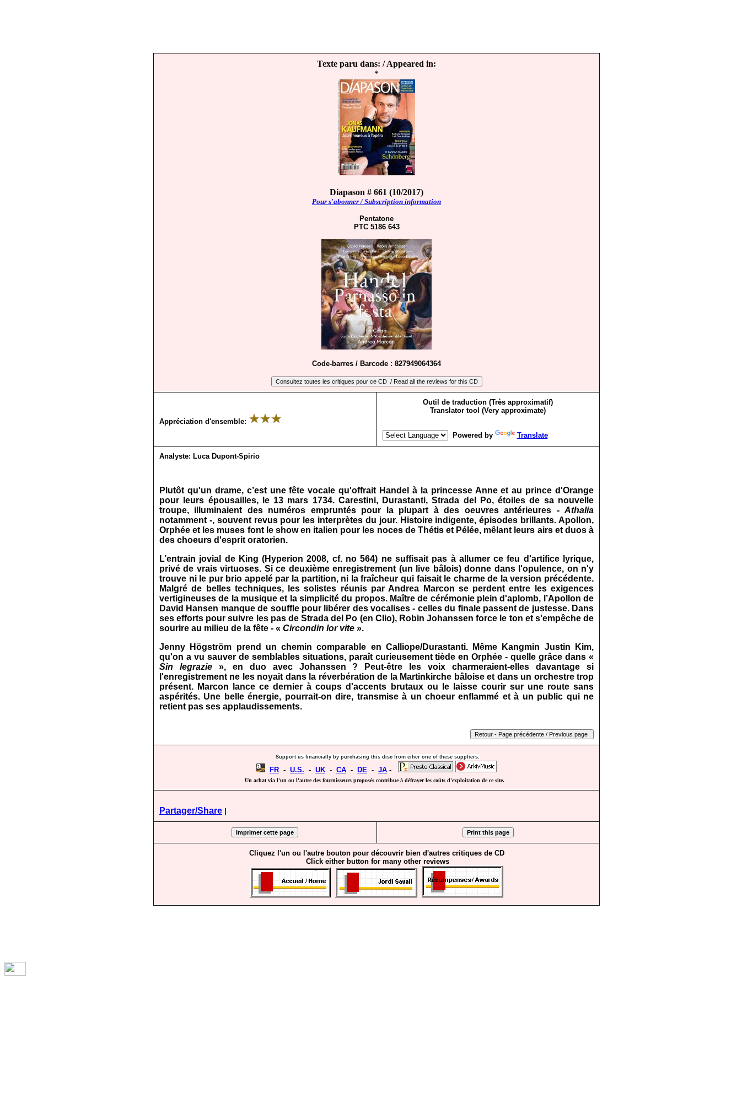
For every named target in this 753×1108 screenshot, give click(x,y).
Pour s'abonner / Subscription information (376, 201)
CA (341, 770)
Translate (532, 435)
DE (362, 770)
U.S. (297, 770)
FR (274, 770)
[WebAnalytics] (15, 972)
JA (382, 770)
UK (320, 770)
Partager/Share (190, 810)
